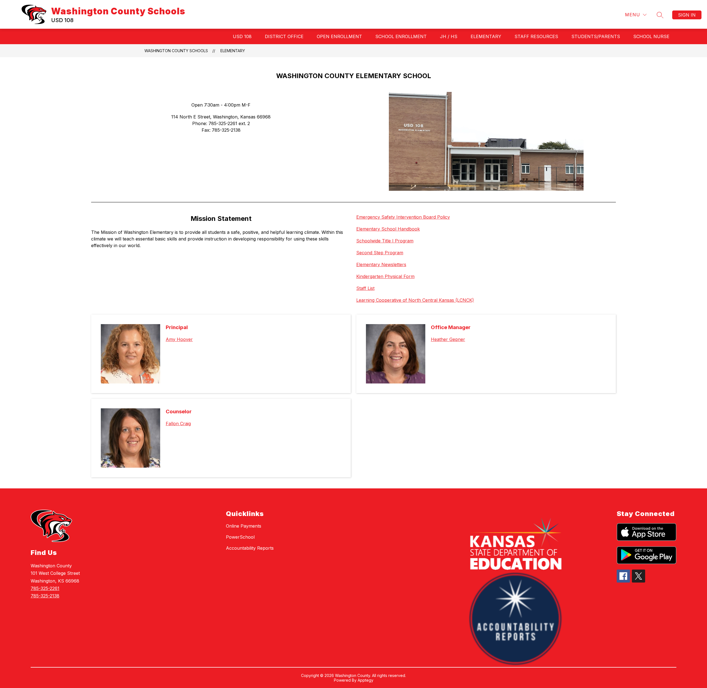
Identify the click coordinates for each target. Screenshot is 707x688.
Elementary (486, 36)
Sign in (687, 15)
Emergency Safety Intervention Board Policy (403, 217)
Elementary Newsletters (381, 264)
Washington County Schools (176, 50)
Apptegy (365, 680)
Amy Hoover (179, 339)
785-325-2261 (45, 588)
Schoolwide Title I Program (384, 241)
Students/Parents (595, 36)
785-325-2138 (45, 596)
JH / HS (448, 36)
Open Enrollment (339, 36)
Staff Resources (536, 36)
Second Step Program (379, 252)
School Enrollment (401, 36)
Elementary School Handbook (388, 229)
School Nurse (651, 36)
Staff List (365, 288)
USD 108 (242, 36)
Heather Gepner (448, 339)
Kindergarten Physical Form (385, 276)
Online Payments (243, 526)
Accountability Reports (250, 548)
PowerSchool (240, 537)
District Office (284, 36)
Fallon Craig (178, 423)
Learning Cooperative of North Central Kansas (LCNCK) (415, 300)
